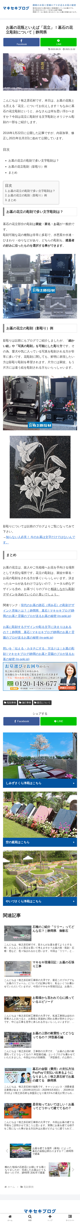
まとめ (12, 200)
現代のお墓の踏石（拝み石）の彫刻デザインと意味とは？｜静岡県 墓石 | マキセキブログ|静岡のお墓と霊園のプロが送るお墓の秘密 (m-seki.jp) (38, 611)
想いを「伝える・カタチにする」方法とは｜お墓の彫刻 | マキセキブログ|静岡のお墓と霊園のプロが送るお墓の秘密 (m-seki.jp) (38, 654)
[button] (72, 664)
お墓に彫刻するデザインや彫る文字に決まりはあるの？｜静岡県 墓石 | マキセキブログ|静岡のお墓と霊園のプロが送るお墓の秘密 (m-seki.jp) (38, 632)
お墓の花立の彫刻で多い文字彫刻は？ (31, 190)
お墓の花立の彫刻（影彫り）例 (27, 195)
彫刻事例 (11, 702)
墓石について (43, 702)
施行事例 (26, 702)
